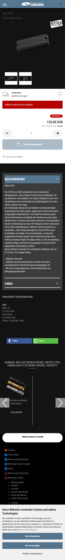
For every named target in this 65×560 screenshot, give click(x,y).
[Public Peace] (32, 4)
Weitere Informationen (32, 553)
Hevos (10, 468)
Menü (4, 5)
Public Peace (13, 454)
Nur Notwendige (32, 545)
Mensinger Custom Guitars (19, 464)
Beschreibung (15, 179)
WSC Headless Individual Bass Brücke (16, 402)
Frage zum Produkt (14, 156)
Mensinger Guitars (15, 477)
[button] (7, 133)
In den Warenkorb (32, 144)
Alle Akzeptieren (32, 536)
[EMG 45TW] (32, 43)
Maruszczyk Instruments (18, 459)
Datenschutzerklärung (27, 530)
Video (9, 284)
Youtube (11, 450)
